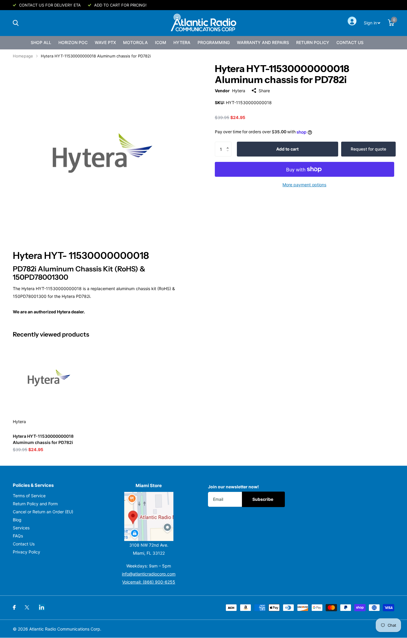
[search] (15, 23)
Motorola (135, 42)
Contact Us (349, 42)
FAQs (18, 535)
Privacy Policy (26, 551)
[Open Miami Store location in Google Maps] (149, 516)
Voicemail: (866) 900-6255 (148, 581)
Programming (214, 42)
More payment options (304, 184)
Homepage (23, 56)
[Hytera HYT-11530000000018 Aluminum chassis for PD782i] (49, 378)
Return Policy (312, 42)
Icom (160, 42)
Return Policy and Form (35, 503)
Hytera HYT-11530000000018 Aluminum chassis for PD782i (43, 439)
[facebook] (14, 607)
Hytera (181, 42)
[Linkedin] (41, 607)
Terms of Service (29, 495)
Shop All (41, 42)
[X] (27, 607)
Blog (17, 519)
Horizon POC (73, 42)
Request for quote (368, 148)
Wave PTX (105, 42)
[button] (229, 144)
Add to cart (287, 148)
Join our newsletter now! (233, 486)
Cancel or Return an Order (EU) (43, 511)
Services (21, 527)
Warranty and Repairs (263, 42)
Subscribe (263, 499)
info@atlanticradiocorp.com (148, 573)
